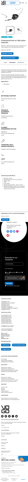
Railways (3, 389)
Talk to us (5, 219)
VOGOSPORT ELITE (6, 315)
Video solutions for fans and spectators (10, 399)
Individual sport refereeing (7, 361)
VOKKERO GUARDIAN (6, 307)
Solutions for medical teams (7, 369)
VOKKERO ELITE (5, 301)
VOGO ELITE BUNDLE (6, 329)
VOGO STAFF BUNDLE (7, 330)
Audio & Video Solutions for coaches (9, 370)
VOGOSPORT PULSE (6, 318)
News (2, 337)
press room (5, 345)
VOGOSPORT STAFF (6, 316)
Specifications (21, 62)
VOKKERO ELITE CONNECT (8, 303)
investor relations (19, 345)
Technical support (13, 3)
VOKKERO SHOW (5, 309)
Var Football (4, 359)
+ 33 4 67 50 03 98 (5, 427)
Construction (4, 387)
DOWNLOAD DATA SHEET (9, 58)
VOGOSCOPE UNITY (6, 320)
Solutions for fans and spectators (9, 371)
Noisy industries (5, 391)
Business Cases (4, 338)
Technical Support (5, 336)
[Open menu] (26, 3)
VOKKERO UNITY (5, 305)
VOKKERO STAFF (5, 304)
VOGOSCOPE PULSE (6, 323)
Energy (2, 388)
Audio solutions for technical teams (9, 398)
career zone (6, 349)
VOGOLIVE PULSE (5, 319)
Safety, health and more (6, 392)
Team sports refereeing (6, 360)
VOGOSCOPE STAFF (6, 322)
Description (12, 62)
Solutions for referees (6, 367)
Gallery (5, 62)
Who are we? (4, 333)
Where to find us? (5, 334)
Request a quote (7, 53)
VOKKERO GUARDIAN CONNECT (9, 308)
